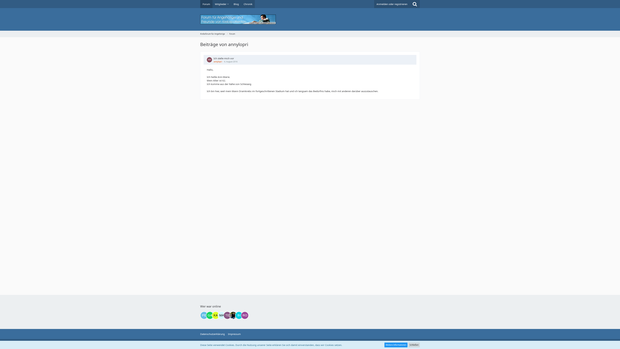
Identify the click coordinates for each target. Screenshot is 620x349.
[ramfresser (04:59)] (233, 315)
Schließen (414, 345)
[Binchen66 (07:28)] (239, 315)
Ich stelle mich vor (224, 58)
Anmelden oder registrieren (392, 4)
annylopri (218, 61)
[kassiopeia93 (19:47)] (216, 315)
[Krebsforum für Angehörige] (310, 19)
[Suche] (415, 4)
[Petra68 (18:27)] (204, 315)
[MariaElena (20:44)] (221, 315)
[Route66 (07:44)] (245, 315)
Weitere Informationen (396, 345)
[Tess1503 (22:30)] (227, 315)
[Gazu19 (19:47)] (210, 315)
